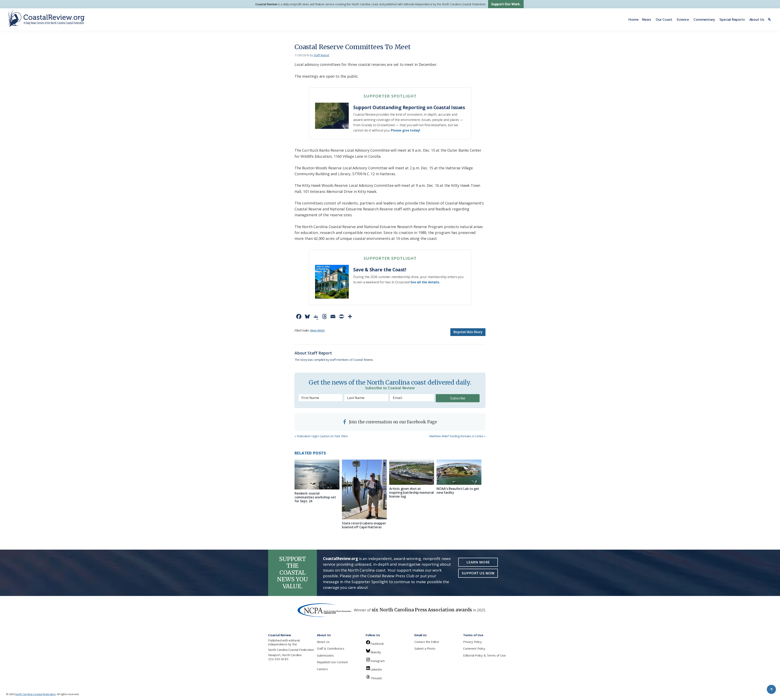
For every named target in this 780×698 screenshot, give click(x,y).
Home (633, 19)
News (646, 19)
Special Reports (732, 19)
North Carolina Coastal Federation (291, 650)
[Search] (770, 19)
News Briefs (317, 330)
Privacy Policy (472, 642)
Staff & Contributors (330, 648)
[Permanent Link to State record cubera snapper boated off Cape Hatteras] (364, 490)
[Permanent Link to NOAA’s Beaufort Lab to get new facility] (459, 472)
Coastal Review (266, 4)
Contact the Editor (426, 642)
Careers (322, 669)
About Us (757, 19)
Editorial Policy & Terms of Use (484, 655)
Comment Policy (474, 648)
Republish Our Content (332, 662)
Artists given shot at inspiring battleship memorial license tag (411, 492)
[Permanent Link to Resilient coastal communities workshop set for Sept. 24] (317, 474)
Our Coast (664, 19)
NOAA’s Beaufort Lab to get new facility (458, 490)
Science (683, 19)
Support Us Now (478, 573)
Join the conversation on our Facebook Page (392, 421)
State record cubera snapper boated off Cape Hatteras (364, 525)
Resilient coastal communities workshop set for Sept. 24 (315, 497)
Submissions (325, 655)
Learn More (478, 562)
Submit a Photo (424, 648)
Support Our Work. (506, 4)
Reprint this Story (467, 332)
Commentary (704, 19)
